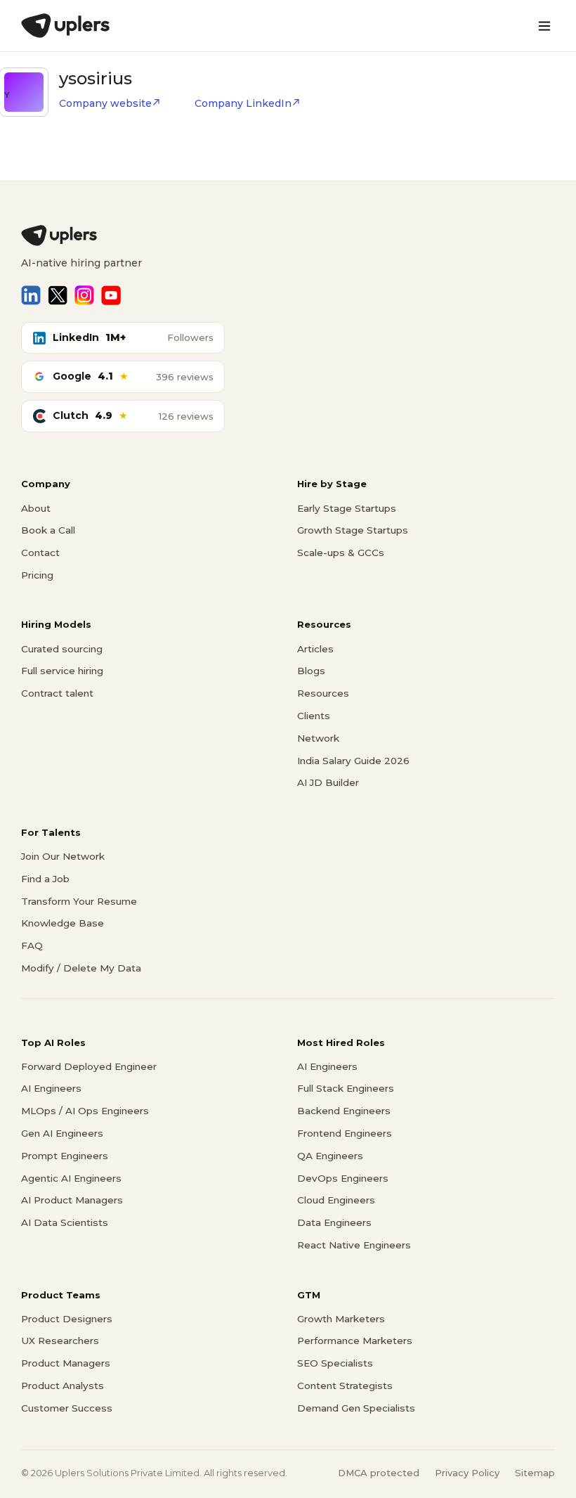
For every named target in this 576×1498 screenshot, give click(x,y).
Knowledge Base (62, 923)
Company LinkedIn (243, 103)
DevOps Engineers (342, 1178)
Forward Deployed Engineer (89, 1066)
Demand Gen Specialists (356, 1408)
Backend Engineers (344, 1110)
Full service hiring (62, 670)
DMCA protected (378, 1472)
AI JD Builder (328, 782)
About (36, 508)
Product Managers (65, 1363)
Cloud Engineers (336, 1200)
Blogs (311, 670)
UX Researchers (60, 1340)
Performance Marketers (354, 1340)
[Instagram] (84, 295)
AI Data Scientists (64, 1222)
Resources (323, 693)
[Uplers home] (288, 235)
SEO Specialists (335, 1363)
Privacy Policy (467, 1472)
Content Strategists (345, 1385)
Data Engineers (334, 1222)
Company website (105, 103)
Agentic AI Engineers (71, 1178)
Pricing (37, 575)
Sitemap (535, 1472)
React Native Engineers (354, 1245)
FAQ (32, 945)
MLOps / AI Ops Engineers (85, 1110)
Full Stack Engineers (345, 1088)
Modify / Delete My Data (81, 968)
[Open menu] (544, 26)
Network (318, 738)
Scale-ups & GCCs (340, 552)
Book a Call (48, 530)
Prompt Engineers (64, 1155)
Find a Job (45, 878)
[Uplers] (65, 25)
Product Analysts (62, 1385)
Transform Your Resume (79, 901)
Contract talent (57, 693)
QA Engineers (330, 1155)
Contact (40, 552)
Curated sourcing (62, 648)
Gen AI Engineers (62, 1133)
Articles (315, 648)
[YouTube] (111, 295)
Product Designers (66, 1318)
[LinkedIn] (31, 295)
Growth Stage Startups (352, 530)
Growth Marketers (341, 1318)
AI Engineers (51, 1088)
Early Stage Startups (346, 508)
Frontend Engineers (344, 1133)
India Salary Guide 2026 (353, 760)
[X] (57, 295)
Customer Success (66, 1408)
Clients (313, 715)
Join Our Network (63, 856)
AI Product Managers (72, 1200)
